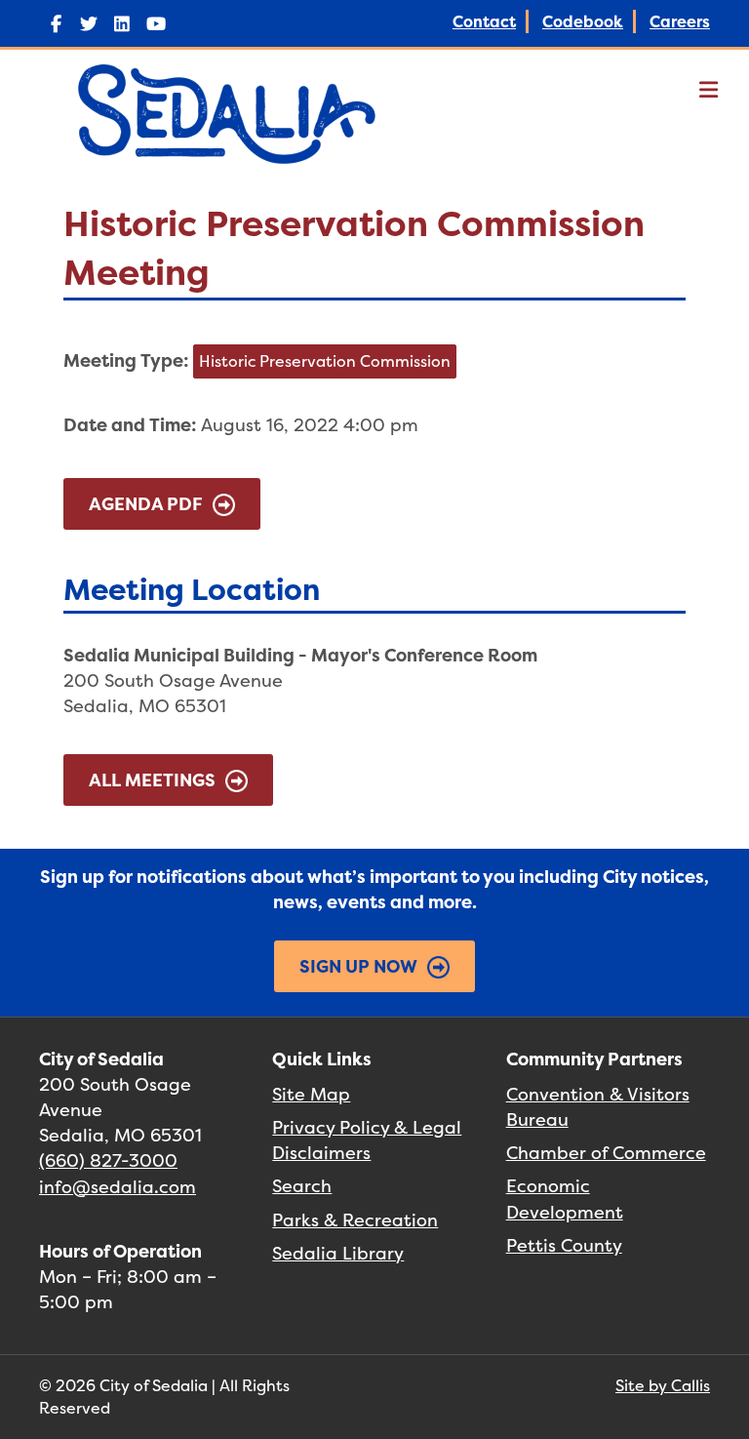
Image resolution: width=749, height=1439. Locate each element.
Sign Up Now (358, 966)
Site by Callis (662, 1385)
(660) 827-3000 (108, 1160)
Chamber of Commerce (606, 1152)
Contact (484, 21)
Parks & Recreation (355, 1220)
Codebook (582, 21)
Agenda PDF (146, 504)
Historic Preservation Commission (325, 361)
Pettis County (564, 1245)
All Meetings (152, 780)
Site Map (311, 1094)
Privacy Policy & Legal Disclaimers (366, 1140)
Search (302, 1186)
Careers (680, 21)
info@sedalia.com (117, 1187)
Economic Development (564, 1198)
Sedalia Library (338, 1253)
